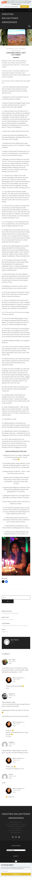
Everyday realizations (9, 625)
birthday (5, 631)
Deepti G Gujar (17, 677)
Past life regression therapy (16, 824)
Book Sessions (16, 832)
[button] (16, 4)
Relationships (23, 625)
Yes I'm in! (24, 6)
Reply (10, 663)
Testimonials (16, 860)
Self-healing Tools (16, 830)
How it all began (7, 619)
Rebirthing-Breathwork (16, 826)
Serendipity (12, 693)
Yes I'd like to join (16, 874)
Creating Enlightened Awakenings (10, 18)
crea (12, 642)
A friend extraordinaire (10, 613)
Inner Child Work (16, 822)
